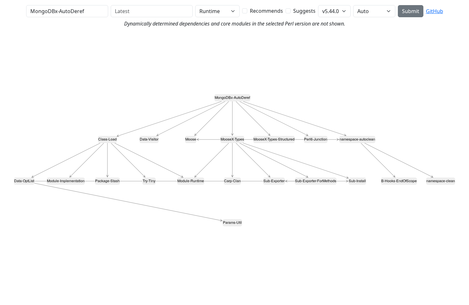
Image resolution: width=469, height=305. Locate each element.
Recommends (266, 10)
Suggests (304, 10)
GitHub (434, 11)
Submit (410, 11)
